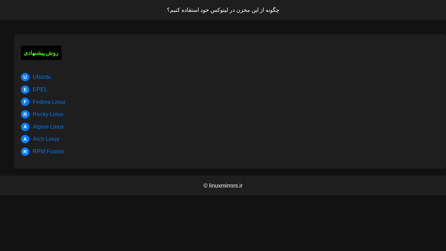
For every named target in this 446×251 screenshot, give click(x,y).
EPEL (36, 89)
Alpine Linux (43, 127)
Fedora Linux (45, 102)
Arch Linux (41, 139)
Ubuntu (37, 77)
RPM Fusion (43, 151)
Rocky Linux (43, 114)
